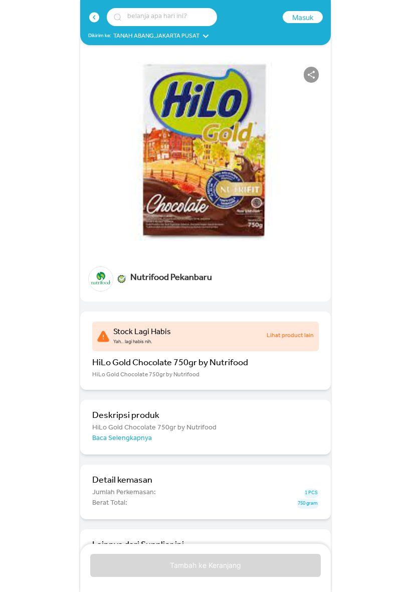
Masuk (303, 17)
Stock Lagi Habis (142, 333)
